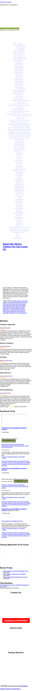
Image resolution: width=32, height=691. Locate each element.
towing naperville (15, 308)
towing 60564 (7, 307)
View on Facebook (13, 457)
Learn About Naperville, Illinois (16, 672)
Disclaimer (24, 686)
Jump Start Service (5, 393)
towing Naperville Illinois (18, 310)
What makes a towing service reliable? (14, 574)
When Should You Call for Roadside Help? (15, 571)
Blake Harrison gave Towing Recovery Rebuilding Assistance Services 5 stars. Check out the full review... (15, 446)
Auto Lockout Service (6, 376)
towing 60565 (15, 307)
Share (4, 458)
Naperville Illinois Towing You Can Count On (15, 247)
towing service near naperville (18, 313)
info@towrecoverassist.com (16, 600)
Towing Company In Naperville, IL (10, 689)
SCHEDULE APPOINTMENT (16, 620)
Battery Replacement (6, 360)
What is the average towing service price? (15, 577)
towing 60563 (22, 305)
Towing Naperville (5, 328)
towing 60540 (13, 305)
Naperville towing (16, 301)
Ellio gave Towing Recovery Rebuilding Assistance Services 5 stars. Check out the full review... (15, 486)
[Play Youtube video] (16, 555)
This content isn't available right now (12, 521)
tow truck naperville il (9, 304)
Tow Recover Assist (5, 2)
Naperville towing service (20, 302)
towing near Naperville (9, 311)
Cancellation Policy (10, 29)
